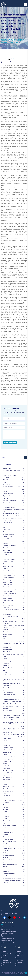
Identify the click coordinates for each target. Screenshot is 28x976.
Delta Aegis (6, 554)
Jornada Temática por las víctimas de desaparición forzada (13, 737)
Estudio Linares (7, 647)
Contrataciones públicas (9, 545)
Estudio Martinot (7, 649)
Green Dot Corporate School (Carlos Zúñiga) (12, 680)
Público (5, 818)
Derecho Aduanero (8, 561)
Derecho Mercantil (8, 600)
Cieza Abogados (7, 522)
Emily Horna (6, 623)
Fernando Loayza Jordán (9, 661)
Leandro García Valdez (9, 756)
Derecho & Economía (8, 557)
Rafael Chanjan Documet (9, 825)
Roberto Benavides (8, 839)
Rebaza (5, 830)
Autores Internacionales (9, 505)
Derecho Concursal (8, 573)
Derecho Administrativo (9, 559)
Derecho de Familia (8, 584)
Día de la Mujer (7, 614)
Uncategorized (7, 869)
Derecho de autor (7, 582)
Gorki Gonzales (7, 677)
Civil (4, 527)
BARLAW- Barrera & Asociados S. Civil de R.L (13, 510)
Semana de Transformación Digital (12, 848)
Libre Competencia (8, 759)
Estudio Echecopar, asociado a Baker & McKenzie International (13, 644)
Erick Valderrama (7, 632)
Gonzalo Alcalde (7, 674)
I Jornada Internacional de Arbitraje (12, 701)
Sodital (5, 862)
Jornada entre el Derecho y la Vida (12, 720)
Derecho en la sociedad (9, 593)
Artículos (5, 498)
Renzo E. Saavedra (8, 837)
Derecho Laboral (7, 598)
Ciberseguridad (7, 520)
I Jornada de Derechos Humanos (11, 697)
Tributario (4, 58)
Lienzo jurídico (7, 761)
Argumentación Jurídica (9, 496)
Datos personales (7, 552)
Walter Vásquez (7, 882)
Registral (5, 834)
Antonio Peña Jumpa (8, 489)
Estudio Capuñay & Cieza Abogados (12, 641)
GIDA (4, 670)
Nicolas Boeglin (7, 779)
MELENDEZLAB (7, 768)
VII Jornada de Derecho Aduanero (12, 878)
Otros (4, 793)
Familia (5, 658)
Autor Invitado (6, 502)
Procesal (5, 807)
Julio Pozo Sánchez (8, 747)
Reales (5, 827)
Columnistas (6, 529)
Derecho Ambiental (8, 566)
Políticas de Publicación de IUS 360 (12, 800)
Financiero (6, 665)
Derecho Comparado (8, 570)
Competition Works (8, 536)
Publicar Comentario (10, 442)
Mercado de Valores (8, 770)
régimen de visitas (8, 832)
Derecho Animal (7, 568)
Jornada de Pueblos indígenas (11, 717)
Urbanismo (6, 871)
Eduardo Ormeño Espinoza (10, 621)
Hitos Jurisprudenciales (9, 694)
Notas (4, 782)
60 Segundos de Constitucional (11, 470)
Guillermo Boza (7, 685)
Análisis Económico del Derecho (11, 486)
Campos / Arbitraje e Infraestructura (12, 518)
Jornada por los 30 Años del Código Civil (14, 726)
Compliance (6, 538)
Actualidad (6, 477)
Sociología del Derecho (9, 859)
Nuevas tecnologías (8, 786)
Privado (5, 804)
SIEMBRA (5, 850)
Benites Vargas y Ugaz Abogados (12, 513)
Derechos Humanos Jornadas (11, 609)
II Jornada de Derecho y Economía (12, 706)
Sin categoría (6, 853)
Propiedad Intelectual (8, 814)
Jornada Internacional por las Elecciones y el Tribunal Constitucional (13, 722)
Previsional (6, 802)
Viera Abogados (7, 875)
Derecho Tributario (8, 605)
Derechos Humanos (8, 607)
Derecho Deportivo (8, 591)
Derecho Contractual (8, 577)
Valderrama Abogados (9, 873)
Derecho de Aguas (8, 580)
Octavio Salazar (7, 788)
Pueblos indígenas (8, 821)
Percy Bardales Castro (19, 59)
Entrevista (5, 629)
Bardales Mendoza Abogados (10, 507)
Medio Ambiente (7, 766)
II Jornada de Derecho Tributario (11, 703)
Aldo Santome (6, 484)
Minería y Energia (7, 772)
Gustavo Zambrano (8, 690)
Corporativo (6, 548)
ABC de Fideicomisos (8, 473)
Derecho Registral (7, 602)
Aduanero (5, 482)
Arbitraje (5, 491)
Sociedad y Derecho (8, 855)
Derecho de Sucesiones (9, 586)
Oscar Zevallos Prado (8, 791)
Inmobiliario (6, 708)
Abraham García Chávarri (9, 475)
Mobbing (5, 775)
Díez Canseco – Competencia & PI (11, 616)
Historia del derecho (8, 692)
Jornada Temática (7, 732)
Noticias (5, 784)
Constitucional (7, 541)
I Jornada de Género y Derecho (11, 699)
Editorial (5, 618)
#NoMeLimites (7, 468)
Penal (4, 798)
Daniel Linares (6, 550)
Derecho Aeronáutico (8, 564)
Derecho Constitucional (9, 575)
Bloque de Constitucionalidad (11, 515)
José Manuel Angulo (8, 743)
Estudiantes (6, 638)
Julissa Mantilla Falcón (9, 750)
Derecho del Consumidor (9, 589)
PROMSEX (5, 811)
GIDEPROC (6, 672)
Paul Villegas (6, 795)
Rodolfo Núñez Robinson (9, 841)
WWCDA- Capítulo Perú (9, 885)
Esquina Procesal (7, 634)
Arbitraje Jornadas (8, 493)
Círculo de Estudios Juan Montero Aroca (13, 525)
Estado (5, 636)
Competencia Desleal (8, 534)
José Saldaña (6, 745)
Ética (4, 656)
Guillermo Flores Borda (9, 687)
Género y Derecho (8, 668)
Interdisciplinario (7, 710)
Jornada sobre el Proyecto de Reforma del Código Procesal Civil (13, 729)
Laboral (5, 754)
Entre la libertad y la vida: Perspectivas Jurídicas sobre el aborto (13, 626)
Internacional (6, 713)
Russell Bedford (7, 843)
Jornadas (5, 740)
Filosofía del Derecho (8, 663)
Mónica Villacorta (7, 777)
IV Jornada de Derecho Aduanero (11, 715)
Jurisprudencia (7, 752)
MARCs (5, 763)
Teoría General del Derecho (10, 864)
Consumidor (6, 543)
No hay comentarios (17, 62)
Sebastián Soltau (7, 846)
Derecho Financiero (8, 596)
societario (5, 857)
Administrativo (7, 479)
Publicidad (6, 816)
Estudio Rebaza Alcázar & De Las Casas (13, 654)
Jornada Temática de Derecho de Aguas (13, 734)
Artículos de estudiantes (9, 500)
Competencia (6, 531)
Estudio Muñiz (7, 651)
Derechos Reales (7, 612)
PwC (4, 823)
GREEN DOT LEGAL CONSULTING (11, 683)
